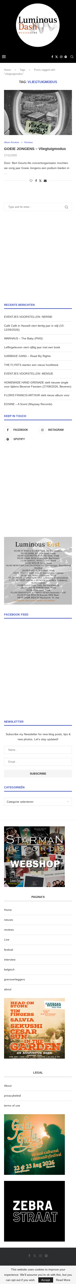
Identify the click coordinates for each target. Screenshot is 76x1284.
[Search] (72, 57)
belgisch (9, 969)
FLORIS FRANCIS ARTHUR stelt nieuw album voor (37, 395)
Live (6, 939)
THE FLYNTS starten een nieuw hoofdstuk (31, 364)
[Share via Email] (45, 180)
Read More (63, 1280)
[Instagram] (61, 57)
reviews (9, 929)
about (7, 989)
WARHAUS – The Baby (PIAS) (23, 338)
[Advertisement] (38, 257)
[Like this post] (31, 180)
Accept (45, 1280)
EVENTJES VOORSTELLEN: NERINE (28, 316)
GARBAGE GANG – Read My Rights (27, 356)
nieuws (8, 919)
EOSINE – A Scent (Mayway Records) (28, 404)
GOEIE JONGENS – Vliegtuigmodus (35, 149)
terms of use (12, 1105)
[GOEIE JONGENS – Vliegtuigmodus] (38, 112)
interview (9, 959)
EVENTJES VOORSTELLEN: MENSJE (28, 373)
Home (7, 69)
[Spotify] (65, 57)
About (8, 1085)
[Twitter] (56, 57)
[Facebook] (52, 57)
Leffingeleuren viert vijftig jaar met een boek (32, 347)
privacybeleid (12, 1095)
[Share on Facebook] (36, 180)
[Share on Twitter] (40, 180)
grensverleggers (14, 979)
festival (8, 949)
